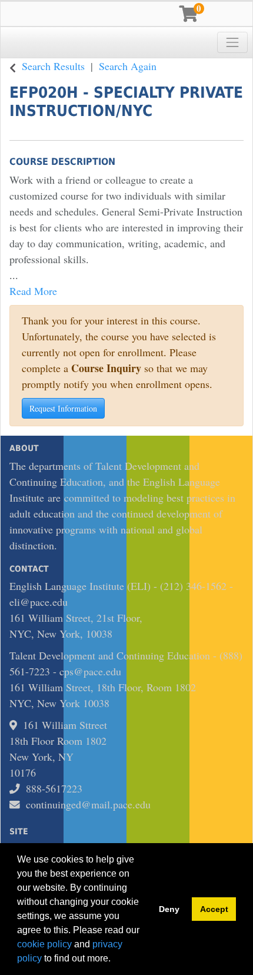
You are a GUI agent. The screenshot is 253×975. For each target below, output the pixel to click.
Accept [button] (214, 909)
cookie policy (44, 944)
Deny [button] (169, 909)
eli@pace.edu (38, 602)
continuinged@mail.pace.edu (88, 804)
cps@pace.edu (90, 671)
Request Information (63, 408)
